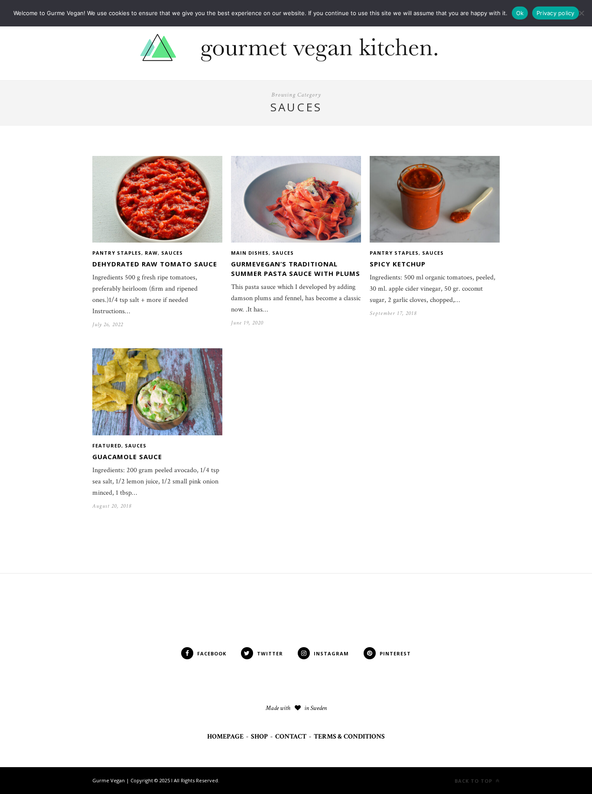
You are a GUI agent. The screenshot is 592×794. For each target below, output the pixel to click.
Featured (106, 445)
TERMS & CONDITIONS (349, 736)
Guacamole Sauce (127, 456)
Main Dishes (250, 253)
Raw (151, 253)
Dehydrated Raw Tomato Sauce (154, 263)
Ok (520, 13)
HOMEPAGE (225, 736)
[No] (581, 13)
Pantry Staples (116, 253)
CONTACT (290, 736)
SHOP (259, 736)
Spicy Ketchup (398, 263)
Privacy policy (556, 13)
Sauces (172, 253)
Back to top (474, 781)
